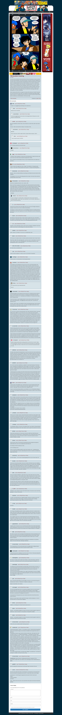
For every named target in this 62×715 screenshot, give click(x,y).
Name (11, 697)
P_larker (14, 488)
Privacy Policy (31, 713)
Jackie (12, 77)
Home (12, 11)
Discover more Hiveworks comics (16, 73)
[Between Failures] (31, 8)
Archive (27, 11)
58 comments (13, 98)
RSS (49, 11)
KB (12, 164)
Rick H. (13, 382)
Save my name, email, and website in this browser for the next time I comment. (22, 707)
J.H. (13, 223)
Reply (24, 103)
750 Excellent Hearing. (17, 76)
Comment (11, 689)
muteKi (13, 121)
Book (35, 11)
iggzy (13, 154)
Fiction (42, 11)
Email (11, 700)
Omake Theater (40, 713)
